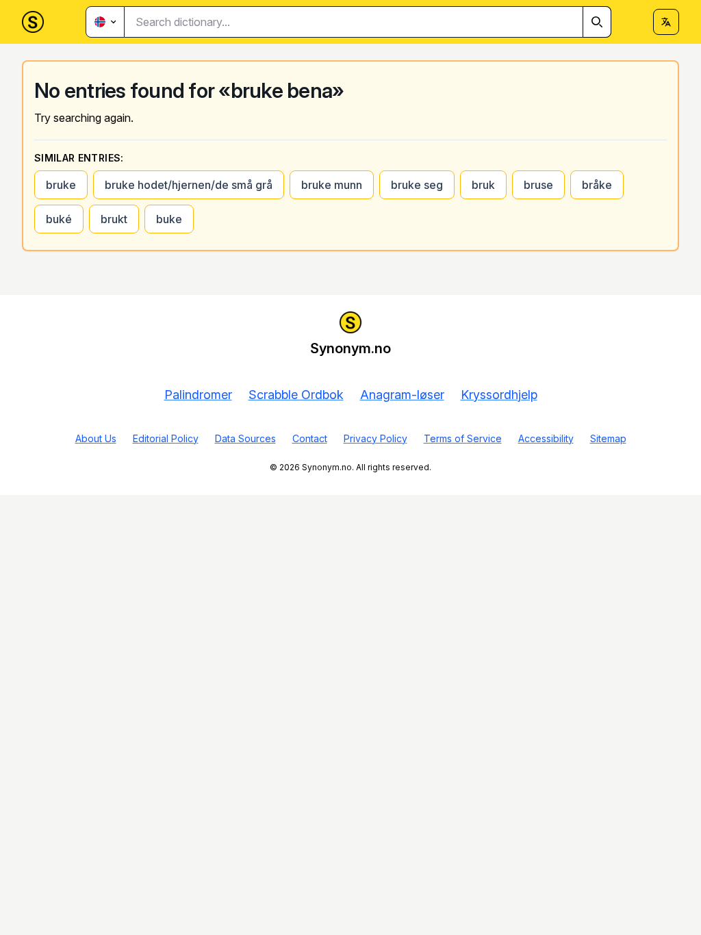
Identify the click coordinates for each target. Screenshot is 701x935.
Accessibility (546, 438)
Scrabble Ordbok (296, 394)
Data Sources (245, 438)
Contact (309, 438)
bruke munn (331, 185)
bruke (61, 185)
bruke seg (417, 185)
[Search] (597, 22)
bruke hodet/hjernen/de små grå (188, 185)
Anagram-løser (402, 394)
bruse (538, 185)
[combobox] (368, 22)
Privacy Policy (375, 438)
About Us (95, 438)
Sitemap (608, 438)
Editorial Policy (166, 438)
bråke (597, 185)
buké (59, 219)
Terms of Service (463, 438)
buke (169, 219)
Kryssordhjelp (499, 394)
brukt (114, 219)
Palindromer (198, 394)
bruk (483, 185)
